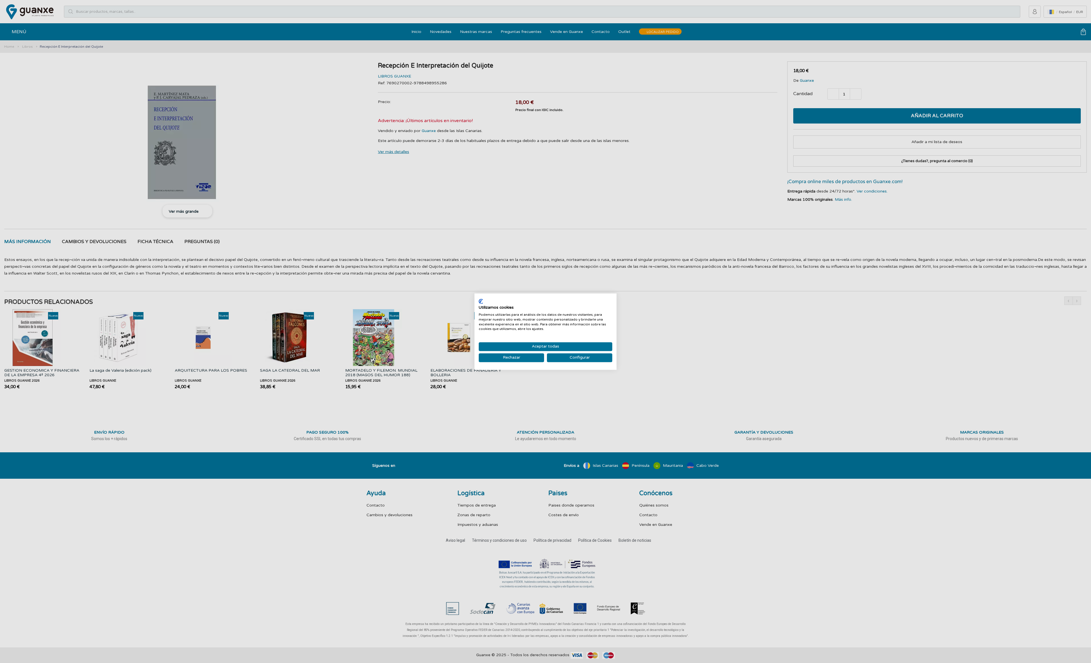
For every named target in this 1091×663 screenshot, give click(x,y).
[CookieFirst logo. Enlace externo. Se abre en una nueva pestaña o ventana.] (481, 301)
